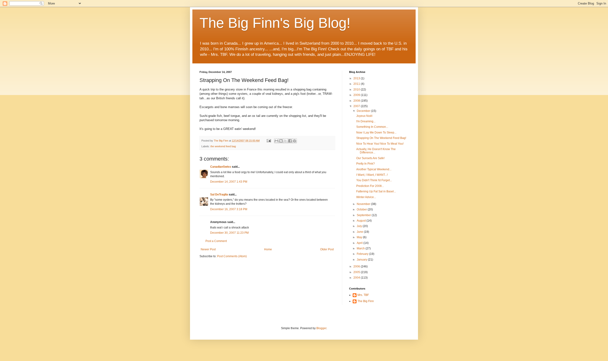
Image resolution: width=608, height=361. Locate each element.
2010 (357, 89)
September (364, 215)
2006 (357, 266)
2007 (357, 106)
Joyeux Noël (364, 116)
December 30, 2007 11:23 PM (229, 232)
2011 (357, 84)
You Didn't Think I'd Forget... (374, 180)
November (364, 204)
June (360, 231)
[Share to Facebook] (290, 140)
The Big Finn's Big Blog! (275, 23)
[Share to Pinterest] (294, 140)
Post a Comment (216, 241)
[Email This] (276, 140)
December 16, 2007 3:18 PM (228, 209)
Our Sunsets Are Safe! (370, 158)
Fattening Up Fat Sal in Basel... (376, 191)
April (360, 243)
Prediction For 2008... (370, 186)
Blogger (321, 328)
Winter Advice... (366, 197)
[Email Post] (269, 140)
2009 (357, 95)
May (360, 237)
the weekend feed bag (223, 146)
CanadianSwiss (220, 166)
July (360, 226)
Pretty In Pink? (365, 163)
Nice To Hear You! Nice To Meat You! (380, 143)
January (362, 259)
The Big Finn (365, 301)
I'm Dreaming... (365, 121)
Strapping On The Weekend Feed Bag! (381, 138)
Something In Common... (372, 126)
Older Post (327, 249)
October (362, 209)
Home (268, 249)
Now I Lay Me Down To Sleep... (376, 132)
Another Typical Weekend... (373, 169)
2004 (357, 277)
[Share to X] (285, 140)
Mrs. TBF (363, 295)
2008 (357, 100)
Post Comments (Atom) (232, 256)
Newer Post (208, 249)
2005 (357, 272)
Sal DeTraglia (219, 194)
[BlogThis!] (281, 140)
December (364, 111)
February (363, 254)
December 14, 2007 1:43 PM (228, 181)
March (361, 248)
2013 (357, 78)
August (361, 220)
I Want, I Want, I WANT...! (372, 174)
